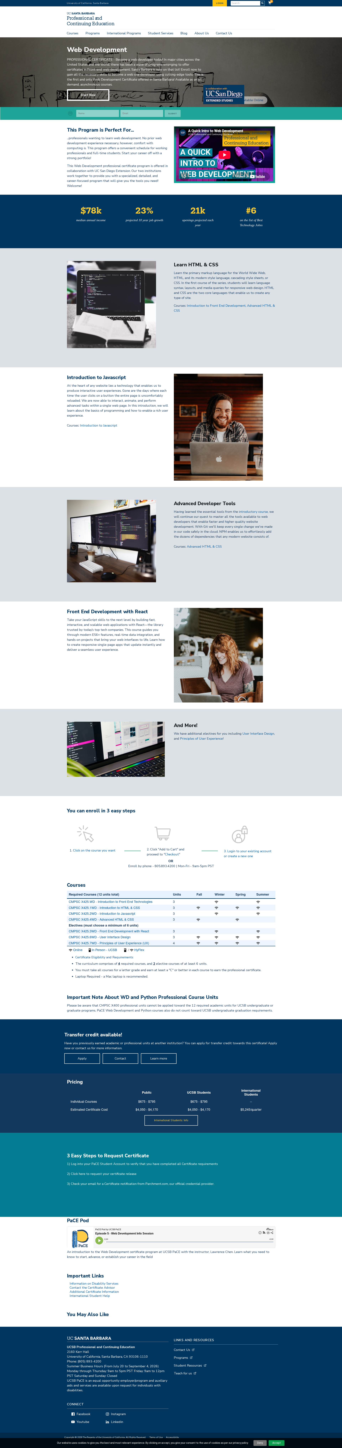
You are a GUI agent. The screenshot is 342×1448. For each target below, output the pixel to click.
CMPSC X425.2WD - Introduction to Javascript (102, 913)
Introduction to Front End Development (216, 306)
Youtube (83, 1422)
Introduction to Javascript (98, 425)
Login (219, 3)
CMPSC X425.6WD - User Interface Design (100, 937)
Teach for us (183, 1373)
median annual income (91, 220)
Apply (82, 1058)
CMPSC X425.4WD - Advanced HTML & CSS (101, 919)
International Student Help (90, 1296)
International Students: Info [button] (171, 1120)
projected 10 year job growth (144, 220)
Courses (72, 33)
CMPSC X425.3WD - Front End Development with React (109, 931)
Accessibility (172, 1437)
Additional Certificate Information (94, 1292)
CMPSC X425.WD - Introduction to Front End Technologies (110, 901)
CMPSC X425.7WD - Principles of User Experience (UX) (109, 943)
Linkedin (117, 1422)
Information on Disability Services (94, 1283)
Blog (183, 33)
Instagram (118, 1414)
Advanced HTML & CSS (204, 546)
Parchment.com (156, 1184)
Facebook (83, 1414)
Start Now (88, 95)
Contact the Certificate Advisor (92, 1287)
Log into (77, 1164)
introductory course (253, 512)
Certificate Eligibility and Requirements (104, 957)
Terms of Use (156, 1437)
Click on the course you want (94, 850)
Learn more (158, 1058)
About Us (202, 33)
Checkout (172, 854)
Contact (120, 1058)
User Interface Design (258, 733)
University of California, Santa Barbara (88, 3)
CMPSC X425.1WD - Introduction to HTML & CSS (104, 907)
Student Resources (188, 1365)
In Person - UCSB (104, 949)
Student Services (160, 33)
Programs (93, 33)
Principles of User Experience (201, 738)
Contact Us (224, 33)
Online (77, 949)
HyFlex (139, 949)
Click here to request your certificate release (103, 1174)
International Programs (124, 33)
